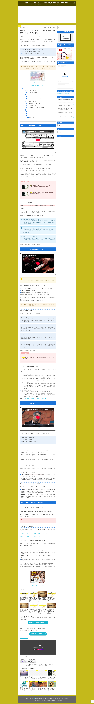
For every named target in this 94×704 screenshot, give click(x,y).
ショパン (22, 343)
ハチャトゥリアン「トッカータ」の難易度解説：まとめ (37, 115)
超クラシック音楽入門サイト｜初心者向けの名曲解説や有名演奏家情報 (47, 3)
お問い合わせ (31, 4)
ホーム (27, 4)
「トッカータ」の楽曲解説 (32, 92)
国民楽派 (26, 638)
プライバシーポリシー (65, 4)
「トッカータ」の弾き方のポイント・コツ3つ (34, 101)
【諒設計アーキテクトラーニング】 (38, 585)
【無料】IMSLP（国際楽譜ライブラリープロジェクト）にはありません (40, 111)
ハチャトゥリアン (34, 36)
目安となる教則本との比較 (32, 96)
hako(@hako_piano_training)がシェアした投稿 (65, 86)
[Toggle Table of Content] (53, 88)
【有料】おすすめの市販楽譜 (32, 113)
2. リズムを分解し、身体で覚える (33, 105)
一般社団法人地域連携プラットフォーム (37, 85)
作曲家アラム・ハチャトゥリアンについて (33, 90)
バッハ (22, 334)
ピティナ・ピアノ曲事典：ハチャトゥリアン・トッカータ (34, 398)
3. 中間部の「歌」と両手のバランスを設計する (36, 107)
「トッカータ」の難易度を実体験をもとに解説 (34, 95)
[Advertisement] (47, 15)
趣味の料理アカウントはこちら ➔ (63, 93)
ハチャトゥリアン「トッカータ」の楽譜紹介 (33, 110)
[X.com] (35, 649)
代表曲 (19, 25)
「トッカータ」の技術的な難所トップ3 (34, 98)
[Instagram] (40, 649)
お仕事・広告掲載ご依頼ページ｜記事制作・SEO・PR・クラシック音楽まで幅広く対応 (47, 4)
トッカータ (31, 638)
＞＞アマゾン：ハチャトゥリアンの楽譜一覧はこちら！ (31, 536)
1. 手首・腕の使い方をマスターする (34, 103)
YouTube (39, 149)
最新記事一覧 (31, 117)
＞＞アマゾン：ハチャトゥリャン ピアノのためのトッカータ (31, 533)
